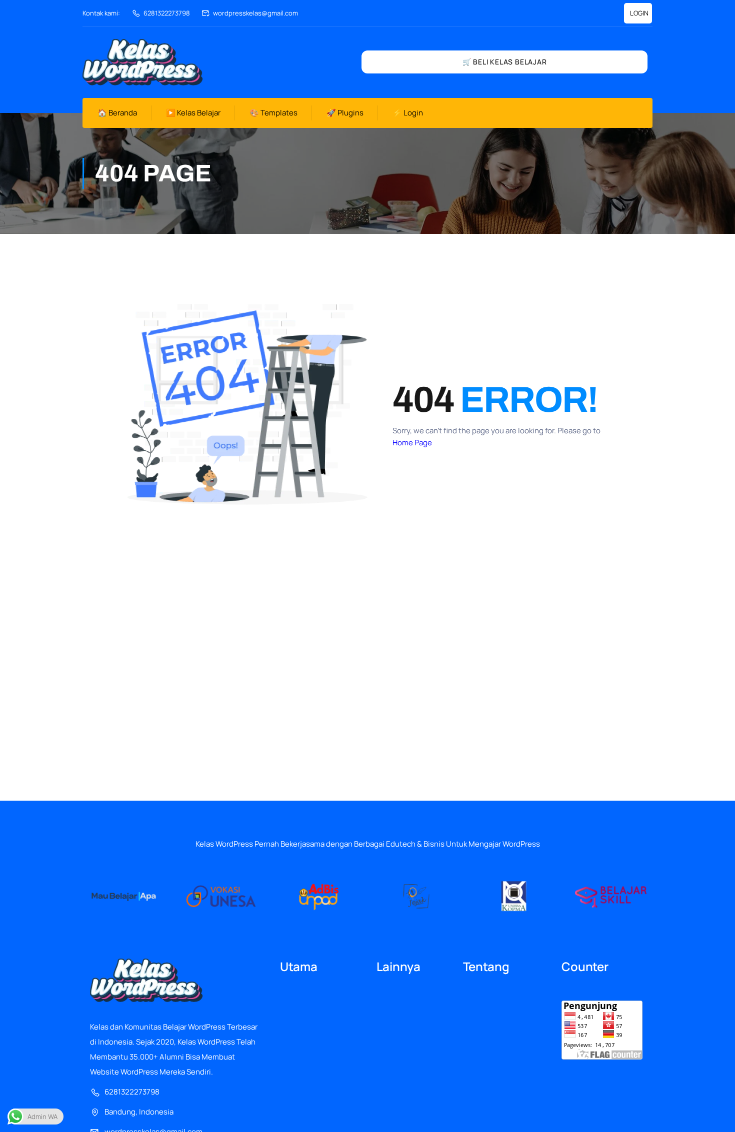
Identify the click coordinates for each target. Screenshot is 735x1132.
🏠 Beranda (117, 112)
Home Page (412, 442)
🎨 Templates (274, 112)
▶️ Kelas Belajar (193, 112)
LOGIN (639, 12)
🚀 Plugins (345, 112)
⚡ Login (407, 112)
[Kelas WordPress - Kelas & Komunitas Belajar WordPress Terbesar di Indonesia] (142, 62)
